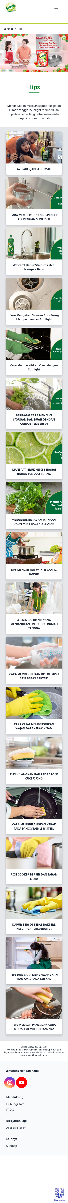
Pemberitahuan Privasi (17, 1169)
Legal (38, 1174)
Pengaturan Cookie (15, 1180)
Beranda (8, 28)
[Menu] (56, 8)
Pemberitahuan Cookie (17, 1174)
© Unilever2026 (13, 1162)
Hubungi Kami (15, 1104)
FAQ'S (10, 1110)
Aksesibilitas (14, 1128)
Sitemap (11, 1146)
